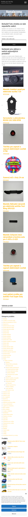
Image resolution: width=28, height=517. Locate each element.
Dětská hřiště (6, 331)
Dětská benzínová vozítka (8, 325)
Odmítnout (14, 510)
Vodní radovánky (9, 388)
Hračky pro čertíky (7, 1)
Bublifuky (5, 319)
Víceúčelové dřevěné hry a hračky (10, 435)
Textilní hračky (6, 430)
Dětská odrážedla (7, 334)
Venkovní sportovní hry (11, 385)
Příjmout (14, 506)
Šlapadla (9, 376)
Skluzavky (5, 425)
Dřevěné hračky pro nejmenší (9, 352)
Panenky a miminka (7, 416)
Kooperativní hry (6, 400)
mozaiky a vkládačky (7, 411)
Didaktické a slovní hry (8, 350)
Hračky (4, 359)
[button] (26, 493)
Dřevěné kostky (6, 353)
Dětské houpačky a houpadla (9, 341)
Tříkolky (4, 432)
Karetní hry (5, 398)
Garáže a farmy (6, 357)
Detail (7, 94)
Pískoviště (9, 383)
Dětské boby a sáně (7, 339)
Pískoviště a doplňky (10, 381)
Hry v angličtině (6, 397)
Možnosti (14, 513)
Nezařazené (5, 412)
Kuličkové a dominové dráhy (9, 402)
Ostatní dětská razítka (8, 414)
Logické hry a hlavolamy (8, 405)
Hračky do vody (10, 390)
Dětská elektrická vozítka (8, 327)
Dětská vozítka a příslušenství (12, 367)
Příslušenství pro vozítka (12, 374)
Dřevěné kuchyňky (7, 355)
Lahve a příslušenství (7, 404)
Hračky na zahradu (8, 360)
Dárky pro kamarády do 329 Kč (9, 322)
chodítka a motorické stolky (9, 320)
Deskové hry (5, 324)
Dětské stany (6, 343)
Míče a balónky (10, 386)
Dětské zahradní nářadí (8, 346)
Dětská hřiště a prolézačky (11, 364)
